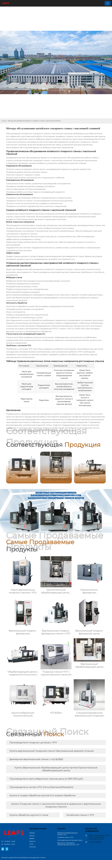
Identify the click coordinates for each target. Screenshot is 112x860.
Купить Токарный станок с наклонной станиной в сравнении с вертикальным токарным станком (56, 805)
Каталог (32, 836)
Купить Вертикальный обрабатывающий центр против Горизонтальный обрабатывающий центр (56, 769)
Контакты (32, 847)
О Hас (31, 844)
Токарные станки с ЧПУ (65, 837)
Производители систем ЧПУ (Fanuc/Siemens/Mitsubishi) (41, 787)
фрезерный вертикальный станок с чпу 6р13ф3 (36, 759)
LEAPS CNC (79, 329)
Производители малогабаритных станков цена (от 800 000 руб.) (46, 778)
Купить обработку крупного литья (29, 815)
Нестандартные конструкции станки (69, 840)
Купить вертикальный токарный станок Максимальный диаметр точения (52, 751)
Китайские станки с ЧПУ (80, 815)
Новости (32, 841)
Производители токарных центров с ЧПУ (33, 742)
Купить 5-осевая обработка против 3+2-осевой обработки (43, 795)
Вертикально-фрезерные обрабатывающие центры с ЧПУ (68, 843)
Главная (4, 121)
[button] (101, 467)
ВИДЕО (31, 838)
